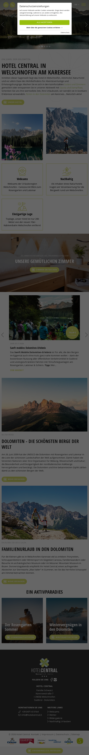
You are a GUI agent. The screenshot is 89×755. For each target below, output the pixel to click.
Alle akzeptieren (44, 22)
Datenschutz (65, 32)
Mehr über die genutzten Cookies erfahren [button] (43, 28)
